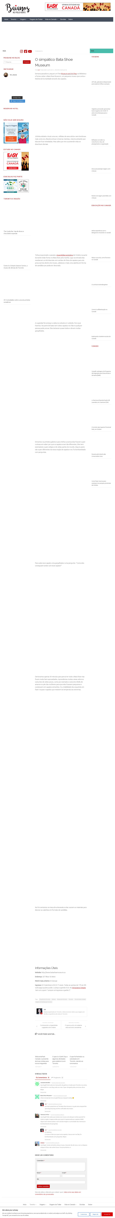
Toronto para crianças (80, 999)
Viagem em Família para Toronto (44, 1001)
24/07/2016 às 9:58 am (57, 1114)
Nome (39, 1173)
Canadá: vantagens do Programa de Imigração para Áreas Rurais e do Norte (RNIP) (101, 373)
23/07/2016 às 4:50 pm (52, 1142)
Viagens (23, 19)
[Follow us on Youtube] (29, 51)
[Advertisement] (57, 35)
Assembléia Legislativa (65, 255)
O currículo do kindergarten (100, 284)
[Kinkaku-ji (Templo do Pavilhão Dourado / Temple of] (24, 91)
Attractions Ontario (79, 988)
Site (38, 1179)
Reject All (95, 1214)
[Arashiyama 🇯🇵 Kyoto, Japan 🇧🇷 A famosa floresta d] (10, 91)
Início (6, 19)
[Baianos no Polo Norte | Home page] (17, 9)
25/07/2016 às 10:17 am (55, 1104)
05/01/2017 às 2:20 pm (58, 1082)
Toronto (13, 19)
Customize (83, 1214)
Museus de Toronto (62, 999)
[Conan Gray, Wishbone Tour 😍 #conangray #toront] (10, 83)
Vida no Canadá (50, 19)
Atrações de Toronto (45, 999)
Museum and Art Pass (69, 74)
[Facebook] (25, 51)
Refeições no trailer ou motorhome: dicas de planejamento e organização (100, 142)
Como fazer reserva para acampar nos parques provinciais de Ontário (101, 483)
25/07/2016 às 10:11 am (60, 1095)
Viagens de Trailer (36, 19)
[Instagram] (21, 51)
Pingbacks (58, 1077)
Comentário (40, 1160)
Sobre (70, 19)
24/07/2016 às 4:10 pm (55, 1130)
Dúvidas (63, 19)
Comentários (43, 1077)
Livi (39, 70)
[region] (57, 1212)
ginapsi (42, 1142)
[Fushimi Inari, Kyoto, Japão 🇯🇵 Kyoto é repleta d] (24, 83)
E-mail (64, 1173)
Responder (43, 1092)
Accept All (107, 1214)
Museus (54, 999)
